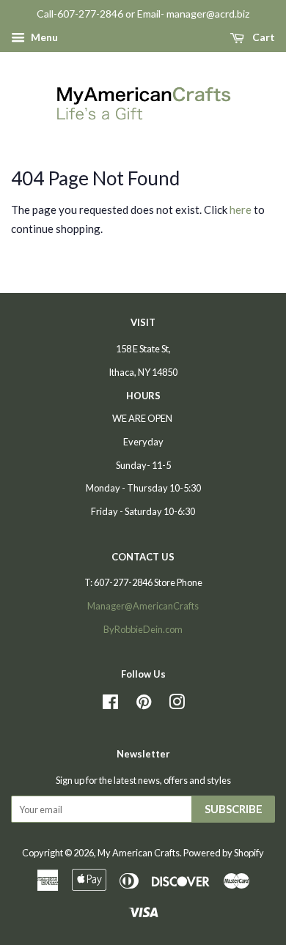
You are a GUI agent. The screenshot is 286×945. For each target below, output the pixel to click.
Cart (262, 37)
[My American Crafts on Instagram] (177, 705)
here (241, 209)
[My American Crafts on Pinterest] (144, 705)
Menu (43, 37)
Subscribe (234, 808)
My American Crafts (139, 853)
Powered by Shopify (223, 853)
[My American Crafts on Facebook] (110, 705)
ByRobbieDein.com (143, 629)
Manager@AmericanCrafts (143, 606)
